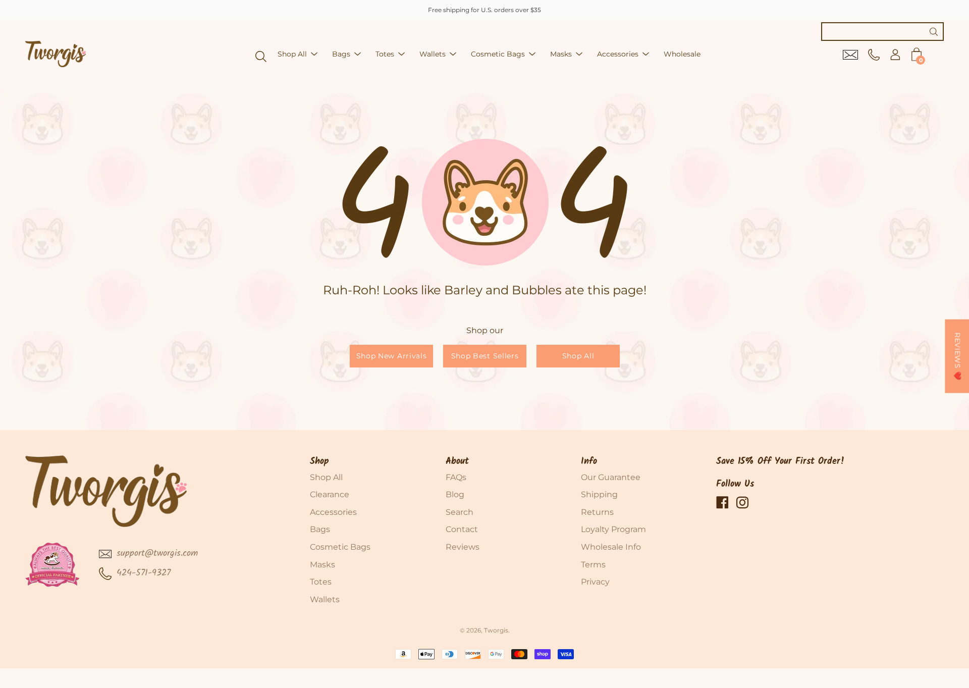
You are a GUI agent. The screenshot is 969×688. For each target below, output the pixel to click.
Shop (319, 461)
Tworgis (496, 630)
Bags (341, 54)
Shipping (599, 494)
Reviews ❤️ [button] (957, 356)
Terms (593, 564)
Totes (384, 54)
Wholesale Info (611, 547)
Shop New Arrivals (391, 355)
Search (459, 512)
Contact (462, 529)
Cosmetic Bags (498, 54)
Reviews (462, 547)
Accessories (617, 54)
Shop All (292, 54)
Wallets (432, 54)
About (457, 461)
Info (589, 461)
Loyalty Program (613, 529)
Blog (455, 494)
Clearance (329, 494)
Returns (597, 512)
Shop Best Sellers (484, 355)
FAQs (456, 477)
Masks (561, 54)
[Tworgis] (55, 54)
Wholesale (682, 54)
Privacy (595, 582)
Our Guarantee (610, 477)
